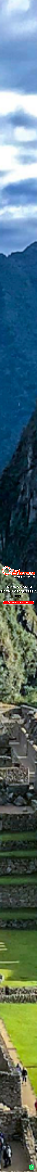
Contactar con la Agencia (19, 602)
